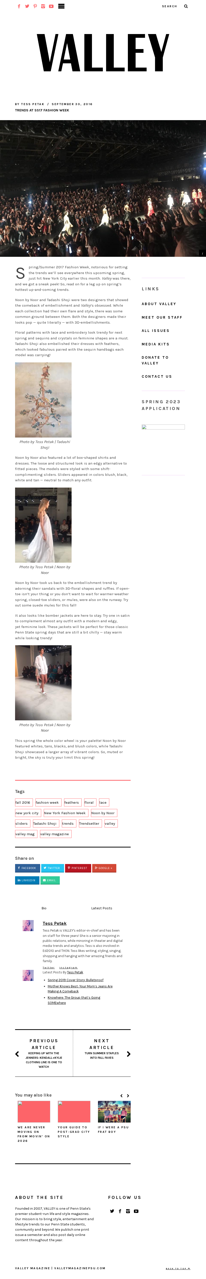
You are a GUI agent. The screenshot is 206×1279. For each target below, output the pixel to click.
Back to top (177, 1268)
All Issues (156, 330)
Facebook (28, 868)
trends (68, 823)
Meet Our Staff (162, 317)
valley (110, 823)
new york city (26, 813)
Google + (105, 868)
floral (89, 802)
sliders (21, 823)
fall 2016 (22, 802)
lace (103, 802)
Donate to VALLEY (155, 360)
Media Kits (156, 344)
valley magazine (54, 834)
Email (51, 880)
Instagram (68, 967)
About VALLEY (159, 304)
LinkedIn (28, 880)
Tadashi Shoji (45, 823)
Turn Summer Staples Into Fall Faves (102, 1048)
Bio (43, 908)
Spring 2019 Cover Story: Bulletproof (76, 980)
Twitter (53, 868)
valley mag (25, 834)
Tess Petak (75, 972)
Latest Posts (101, 908)
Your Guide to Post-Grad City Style (74, 1132)
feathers (71, 802)
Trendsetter (89, 823)
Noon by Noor (103, 813)
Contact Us (157, 376)
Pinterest (79, 868)
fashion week (47, 802)
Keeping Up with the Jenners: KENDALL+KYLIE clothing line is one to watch (43, 1053)
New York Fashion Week (65, 813)
